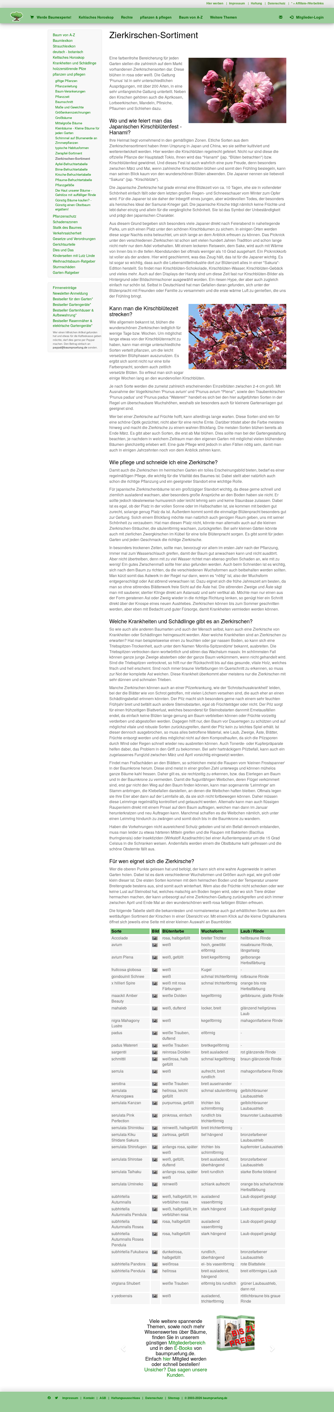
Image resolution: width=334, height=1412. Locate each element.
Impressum (237, 3)
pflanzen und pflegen (69, 74)
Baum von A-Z (191, 17)
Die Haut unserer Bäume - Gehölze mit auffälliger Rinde (75, 192)
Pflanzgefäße (64, 185)
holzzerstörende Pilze (69, 68)
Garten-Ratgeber (66, 272)
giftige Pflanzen (66, 80)
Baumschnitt (64, 101)
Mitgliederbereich (186, 1342)
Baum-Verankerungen (70, 91)
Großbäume (63, 117)
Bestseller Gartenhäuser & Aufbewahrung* (73, 312)
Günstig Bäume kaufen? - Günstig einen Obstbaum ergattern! (73, 204)
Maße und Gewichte (69, 107)
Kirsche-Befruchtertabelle (73, 174)
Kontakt (88, 1398)
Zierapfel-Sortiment (68, 153)
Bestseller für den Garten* (73, 298)
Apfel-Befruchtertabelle (71, 164)
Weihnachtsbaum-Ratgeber (74, 261)
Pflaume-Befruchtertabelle (73, 179)
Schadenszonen (65, 221)
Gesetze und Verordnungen (74, 238)
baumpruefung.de (215, 1398)
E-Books (183, 1347)
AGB (103, 1398)
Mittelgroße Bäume (68, 123)
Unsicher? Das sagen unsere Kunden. (175, 1372)
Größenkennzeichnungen (72, 112)
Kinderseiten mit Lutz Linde (74, 255)
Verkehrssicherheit (67, 233)
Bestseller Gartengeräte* (72, 304)
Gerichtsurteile (64, 244)
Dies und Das (63, 249)
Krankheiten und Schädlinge (74, 62)
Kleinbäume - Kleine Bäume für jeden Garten (77, 130)
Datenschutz (276, 3)
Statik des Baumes (67, 227)
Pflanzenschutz (64, 216)
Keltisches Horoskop (96, 17)
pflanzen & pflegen (156, 17)
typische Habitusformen (72, 147)
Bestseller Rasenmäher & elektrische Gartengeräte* (72, 323)
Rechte (127, 17)
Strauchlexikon (64, 46)
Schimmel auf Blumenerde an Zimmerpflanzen (76, 140)
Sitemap (173, 1398)
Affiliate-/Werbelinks (310, 3)
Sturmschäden (64, 266)
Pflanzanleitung (66, 86)
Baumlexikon (63, 40)
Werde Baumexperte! (52, 17)
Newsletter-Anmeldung (70, 293)
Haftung (256, 3)
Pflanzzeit (62, 96)
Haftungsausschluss (125, 1398)
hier (167, 1358)
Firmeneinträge (65, 287)
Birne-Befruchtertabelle (71, 169)
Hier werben (214, 3)
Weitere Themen (223, 17)
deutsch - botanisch (68, 51)
